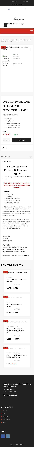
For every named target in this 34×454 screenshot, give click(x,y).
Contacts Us (6, 419)
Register (21, 4)
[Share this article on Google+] (18, 147)
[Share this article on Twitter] (15, 147)
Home (2, 40)
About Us (5, 411)
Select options (26, 288)
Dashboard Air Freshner (25, 40)
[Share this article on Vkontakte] (24, 147)
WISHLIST (25, 1)
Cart (4, 413)
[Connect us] (3, 436)
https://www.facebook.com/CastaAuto (14, 251)
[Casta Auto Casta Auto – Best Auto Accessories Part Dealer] (17, 10)
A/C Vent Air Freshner (12, 326)
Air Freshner (14, 40)
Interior (8, 40)
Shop (4, 422)
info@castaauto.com (10, 395)
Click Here (26, 255)
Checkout (5, 416)
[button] (28, 49)
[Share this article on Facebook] (11, 147)
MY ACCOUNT (14, 1)
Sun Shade (9, 277)
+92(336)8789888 (17, 20)
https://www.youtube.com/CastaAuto (13, 249)
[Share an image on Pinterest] (21, 147)
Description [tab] (5, 156)
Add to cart (22, 140)
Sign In (17, 4)
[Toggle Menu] (31, 31)
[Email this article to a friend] (27, 147)
